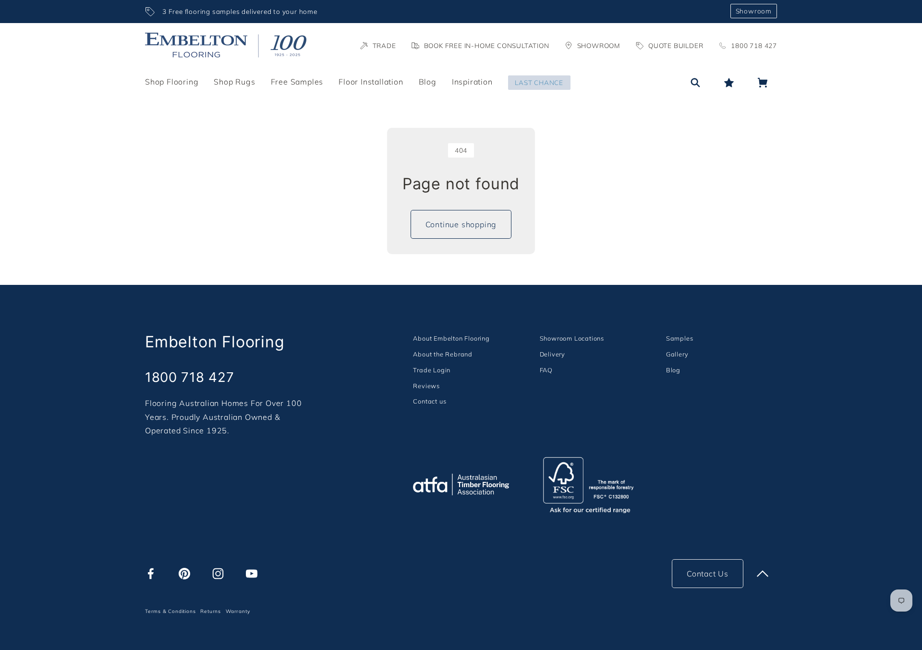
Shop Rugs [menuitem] (234, 81)
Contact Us (707, 573)
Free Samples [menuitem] (297, 81)
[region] (434, 11)
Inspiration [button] (472, 81)
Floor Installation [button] (371, 81)
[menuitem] (451, 338)
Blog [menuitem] (428, 81)
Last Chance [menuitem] (539, 82)
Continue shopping (461, 224)
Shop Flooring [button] (171, 81)
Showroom (754, 11)
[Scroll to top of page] (762, 573)
